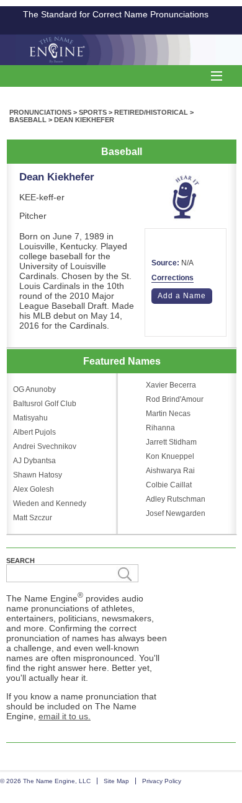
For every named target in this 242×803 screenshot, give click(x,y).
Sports (93, 112)
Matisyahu (30, 418)
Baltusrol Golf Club (44, 403)
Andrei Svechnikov (44, 446)
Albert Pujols (34, 432)
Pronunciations (40, 112)
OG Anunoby (34, 389)
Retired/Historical (151, 112)
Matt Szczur (32, 517)
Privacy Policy (161, 781)
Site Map (116, 781)
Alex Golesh (33, 489)
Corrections (172, 277)
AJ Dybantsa (34, 460)
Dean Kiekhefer (84, 119)
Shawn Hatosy (37, 475)
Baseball (28, 119)
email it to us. (64, 716)
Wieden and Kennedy (49, 503)
